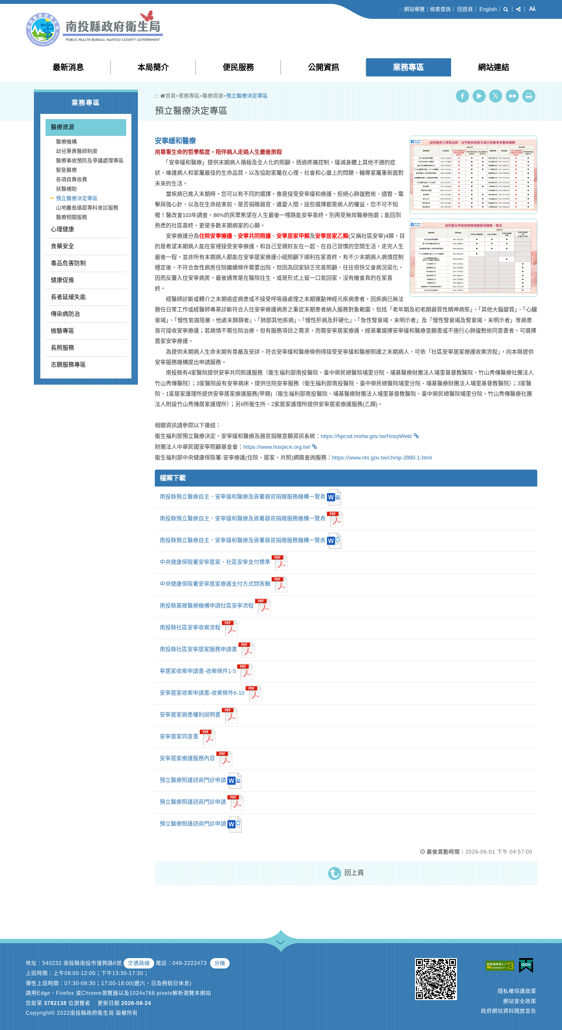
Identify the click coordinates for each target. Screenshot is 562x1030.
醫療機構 (66, 141)
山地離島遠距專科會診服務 (87, 208)
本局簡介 (153, 67)
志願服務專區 (68, 365)
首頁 (170, 96)
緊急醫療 (66, 170)
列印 (528, 96)
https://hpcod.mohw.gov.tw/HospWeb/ (366, 436)
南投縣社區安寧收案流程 (190, 628)
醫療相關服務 (71, 217)
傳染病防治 (65, 314)
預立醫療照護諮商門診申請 (193, 780)
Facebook (462, 96)
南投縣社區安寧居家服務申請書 (198, 650)
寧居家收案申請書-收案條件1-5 (198, 671)
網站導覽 (414, 9)
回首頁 (465, 9)
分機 (219, 963)
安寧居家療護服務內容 (187, 759)
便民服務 (238, 67)
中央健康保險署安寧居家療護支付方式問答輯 (215, 584)
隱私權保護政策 (517, 991)
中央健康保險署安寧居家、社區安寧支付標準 (215, 562)
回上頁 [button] (354, 872)
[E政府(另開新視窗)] (527, 965)
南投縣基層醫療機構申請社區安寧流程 (207, 606)
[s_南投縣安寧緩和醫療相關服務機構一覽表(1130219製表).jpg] (473, 258)
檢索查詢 (440, 9)
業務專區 (408, 67)
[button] (505, 9)
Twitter (495, 96)
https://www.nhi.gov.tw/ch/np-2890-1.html (382, 458)
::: (401, 9)
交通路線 (139, 963)
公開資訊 (323, 67)
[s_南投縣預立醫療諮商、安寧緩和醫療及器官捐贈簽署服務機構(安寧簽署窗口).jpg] (473, 175)
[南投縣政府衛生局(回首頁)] (94, 28)
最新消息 (68, 67)
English (488, 9)
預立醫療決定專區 (77, 198)
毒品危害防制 (68, 263)
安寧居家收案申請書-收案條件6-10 (202, 693)
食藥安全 (62, 246)
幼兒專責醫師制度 (77, 151)
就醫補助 (66, 189)
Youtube (479, 96)
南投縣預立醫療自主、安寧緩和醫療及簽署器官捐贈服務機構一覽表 (243, 497)
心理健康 (62, 229)
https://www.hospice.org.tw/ (276, 447)
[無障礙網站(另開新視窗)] (501, 965)
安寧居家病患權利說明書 (190, 715)
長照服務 (62, 348)
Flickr (512, 96)
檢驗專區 (62, 331)
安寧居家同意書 (179, 737)
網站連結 (493, 67)
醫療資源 (62, 127)
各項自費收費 (71, 179)
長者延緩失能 (68, 297)
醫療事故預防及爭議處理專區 (90, 160)
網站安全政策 (519, 1001)
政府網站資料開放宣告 (508, 1011)
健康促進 (62, 280)
